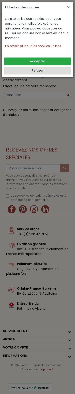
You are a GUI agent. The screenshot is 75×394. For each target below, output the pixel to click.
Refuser (38, 70)
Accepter (37, 61)
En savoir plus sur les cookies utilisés (33, 46)
